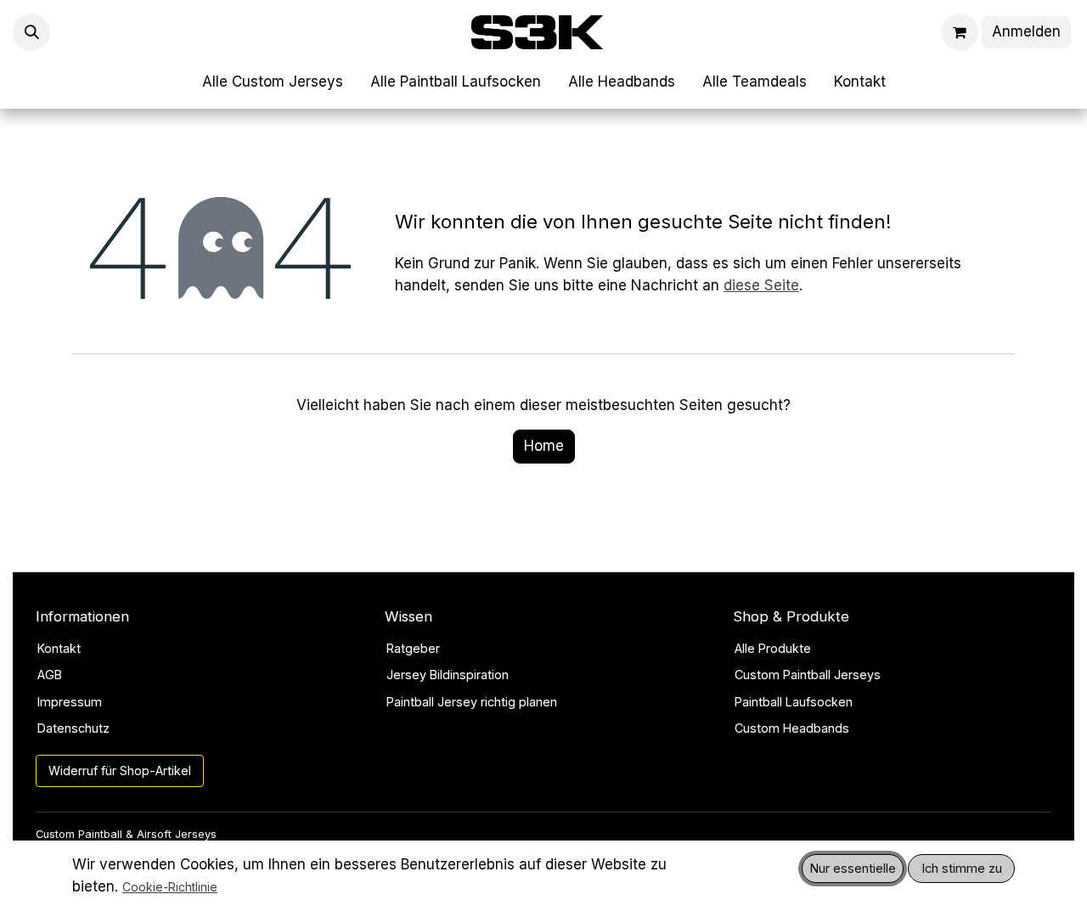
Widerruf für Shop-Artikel (119, 770)
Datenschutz (73, 728)
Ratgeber (413, 648)
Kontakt (59, 648)
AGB (49, 674)
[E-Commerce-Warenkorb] (959, 32)
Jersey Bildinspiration (447, 674)
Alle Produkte (773, 648)
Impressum (69, 701)
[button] (31, 32)
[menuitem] (273, 82)
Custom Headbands (792, 728)
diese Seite (761, 285)
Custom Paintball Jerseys (808, 674)
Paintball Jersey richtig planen (471, 701)
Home (544, 445)
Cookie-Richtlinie (169, 887)
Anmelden (1026, 31)
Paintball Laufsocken (794, 701)
